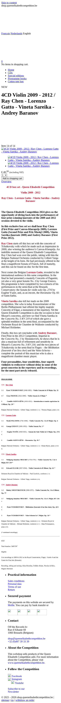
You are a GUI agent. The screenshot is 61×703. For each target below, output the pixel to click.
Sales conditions (16, 581)
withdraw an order (24, 700)
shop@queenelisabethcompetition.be (26, 638)
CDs (10, 72)
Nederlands (16, 33)
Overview (6, 181)
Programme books (17, 78)
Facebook (16, 676)
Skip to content (9, 2)
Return (11, 589)
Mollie (11, 605)
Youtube (19, 683)
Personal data (14, 584)
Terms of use (14, 586)
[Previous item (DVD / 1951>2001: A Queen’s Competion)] (30, 131)
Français (5, 33)
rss (12, 700)
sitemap (5, 700)
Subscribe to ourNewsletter (16, 690)
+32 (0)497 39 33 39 (18, 641)
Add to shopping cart (12, 178)
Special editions (16, 75)
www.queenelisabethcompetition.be (26, 662)
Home (11, 69)
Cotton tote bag (16, 81)
